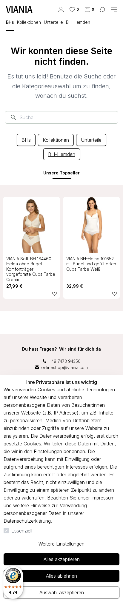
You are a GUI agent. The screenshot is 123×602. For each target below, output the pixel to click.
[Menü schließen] (114, 9)
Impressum (103, 498)
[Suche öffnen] (102, 9)
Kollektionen (56, 140)
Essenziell (21, 531)
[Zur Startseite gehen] (19, 9)
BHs (26, 140)
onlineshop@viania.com (64, 367)
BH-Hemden (61, 154)
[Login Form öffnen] (61, 9)
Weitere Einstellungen (61, 544)
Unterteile (91, 140)
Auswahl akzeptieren (61, 592)
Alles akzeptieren (62, 559)
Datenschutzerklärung (27, 521)
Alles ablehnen (61, 576)
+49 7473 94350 (65, 361)
